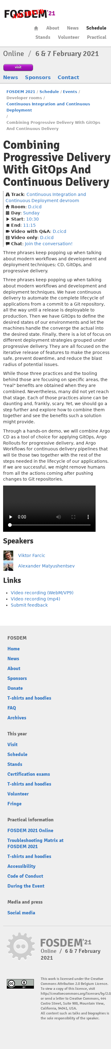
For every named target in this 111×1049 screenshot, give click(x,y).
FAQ (11, 708)
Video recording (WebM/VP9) (42, 592)
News (73, 28)
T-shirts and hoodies (29, 698)
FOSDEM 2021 (20, 92)
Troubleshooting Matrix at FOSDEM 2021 (35, 843)
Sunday (31, 212)
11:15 (29, 225)
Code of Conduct (25, 876)
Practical (96, 37)
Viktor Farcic (31, 555)
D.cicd (35, 206)
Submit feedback (29, 605)
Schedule (96, 28)
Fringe (14, 804)
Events (70, 92)
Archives (16, 718)
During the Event (25, 886)
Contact (68, 77)
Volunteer (68, 37)
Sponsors (38, 77)
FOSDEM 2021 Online (30, 830)
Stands (42, 37)
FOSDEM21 (30, 14)
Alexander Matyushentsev (46, 565)
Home (36, 28)
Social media (21, 913)
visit (18, 67)
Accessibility (21, 866)
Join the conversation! (49, 243)
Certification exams (28, 774)
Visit (12, 745)
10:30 (32, 219)
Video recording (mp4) (35, 598)
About (52, 28)
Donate (15, 688)
